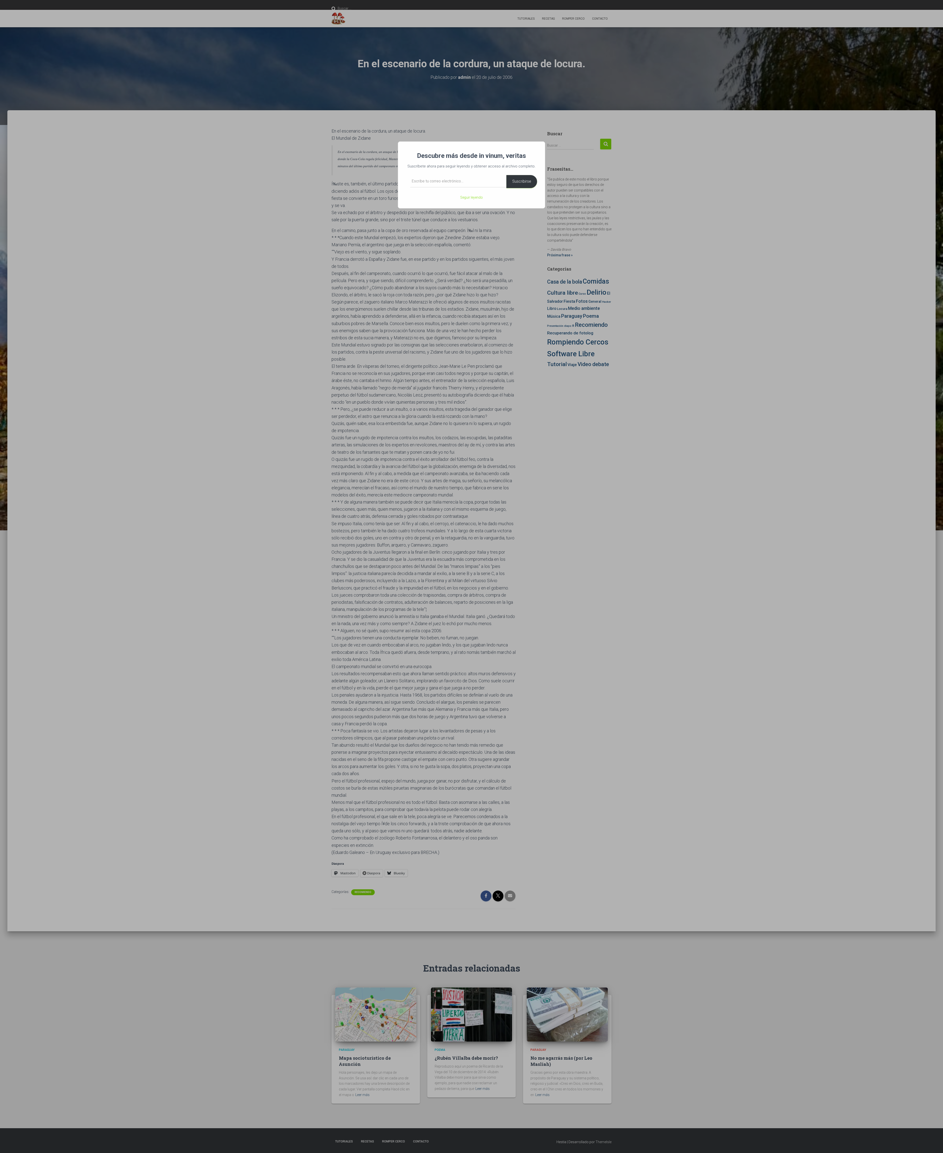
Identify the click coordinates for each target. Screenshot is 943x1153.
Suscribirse (521, 181)
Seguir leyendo (471, 197)
